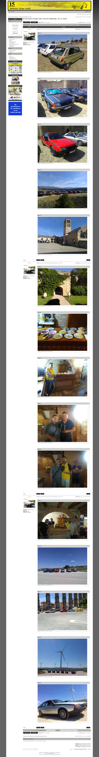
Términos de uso (12, 58)
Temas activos (12, 45)
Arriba (24, 260)
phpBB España (57, 754)
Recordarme (14, 31)
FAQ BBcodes (12, 57)
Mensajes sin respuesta (13, 44)
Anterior (83, 22)
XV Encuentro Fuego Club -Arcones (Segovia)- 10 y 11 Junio (45, 19)
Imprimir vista (26, 24)
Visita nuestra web (15, 73)
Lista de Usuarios (12, 50)
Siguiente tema (87, 24)
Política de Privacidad (13, 59)
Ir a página (80, 22)
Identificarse (87, 11)
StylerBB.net (52, 753)
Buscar (12, 11)
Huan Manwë (50, 754)
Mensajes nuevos (12, 41)
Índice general (11, 16)
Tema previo (82, 24)
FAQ (9, 11)
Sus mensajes (12, 42)
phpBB (46, 752)
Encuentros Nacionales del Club (25, 16)
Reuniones (16, 16)
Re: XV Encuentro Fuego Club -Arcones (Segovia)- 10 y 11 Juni (51, 29)
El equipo (11, 51)
